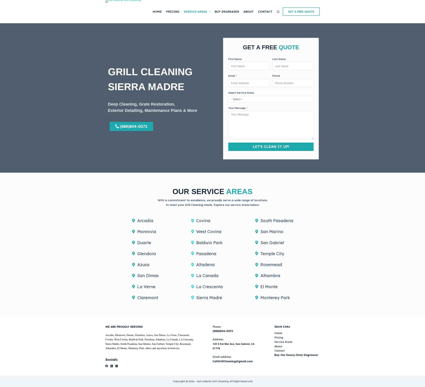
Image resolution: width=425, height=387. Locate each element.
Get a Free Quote (301, 11)
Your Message (237, 108)
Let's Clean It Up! (271, 146)
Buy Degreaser (227, 11)
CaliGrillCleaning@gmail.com (232, 361)
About (248, 11)
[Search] (278, 11)
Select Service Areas (241, 92)
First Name (235, 59)
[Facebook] (106, 366)
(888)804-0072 (222, 331)
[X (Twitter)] (111, 366)
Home (157, 11)
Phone (276, 75)
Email (231, 75)
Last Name (279, 59)
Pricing (172, 11)
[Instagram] (116, 366)
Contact (265, 11)
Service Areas (195, 11)
